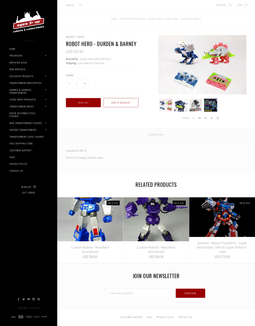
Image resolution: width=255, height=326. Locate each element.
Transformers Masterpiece (26, 82)
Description (156, 134)
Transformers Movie (22, 106)
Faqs (12, 157)
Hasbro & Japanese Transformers (21, 91)
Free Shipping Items (21, 143)
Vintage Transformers (23, 129)
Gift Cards (28, 192)
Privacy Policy (18, 163)
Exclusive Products (21, 76)
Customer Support (21, 150)
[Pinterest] (38, 299)
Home (13, 48)
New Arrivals (18, 69)
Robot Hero (75, 37)
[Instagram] (33, 299)
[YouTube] (28, 299)
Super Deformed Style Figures (23, 115)
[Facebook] (18, 299)
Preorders (16, 55)
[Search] (80, 5)
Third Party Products (23, 99)
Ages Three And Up (31, 307)
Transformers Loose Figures (27, 136)
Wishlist (27, 186)
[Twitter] (23, 299)
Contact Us (16, 170)
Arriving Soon (18, 62)
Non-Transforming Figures (26, 123)
